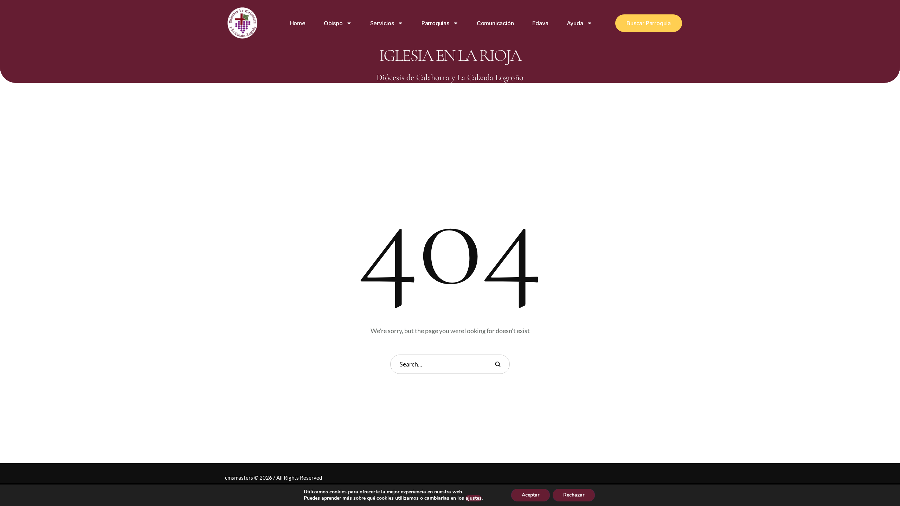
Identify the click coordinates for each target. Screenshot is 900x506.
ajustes (473, 498)
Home (298, 23)
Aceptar (530, 495)
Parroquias (435, 23)
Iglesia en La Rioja (450, 55)
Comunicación (495, 23)
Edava (540, 23)
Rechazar (573, 495)
